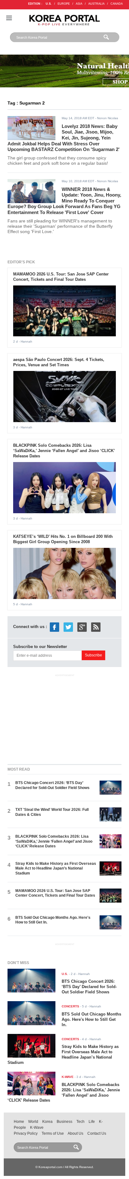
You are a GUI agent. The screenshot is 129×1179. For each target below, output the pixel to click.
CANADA (117, 3)
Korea (47, 1121)
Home (19, 1121)
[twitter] (68, 626)
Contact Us (96, 1133)
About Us (75, 1133)
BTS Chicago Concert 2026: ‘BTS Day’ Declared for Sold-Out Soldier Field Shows (52, 785)
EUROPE (64, 3)
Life (92, 1121)
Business (64, 1121)
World (33, 1121)
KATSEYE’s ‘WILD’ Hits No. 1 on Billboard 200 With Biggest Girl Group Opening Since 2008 (63, 539)
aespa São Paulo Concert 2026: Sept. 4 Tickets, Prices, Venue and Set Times (58, 362)
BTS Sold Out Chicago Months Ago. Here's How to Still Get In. (91, 1019)
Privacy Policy (26, 1133)
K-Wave (37, 1127)
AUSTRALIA (96, 3)
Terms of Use (53, 1133)
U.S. (49, 3)
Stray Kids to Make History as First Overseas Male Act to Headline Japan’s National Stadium (55, 868)
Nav (9, 18)
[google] (82, 626)
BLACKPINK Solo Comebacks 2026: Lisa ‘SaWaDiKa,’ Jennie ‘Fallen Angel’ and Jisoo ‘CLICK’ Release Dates (64, 450)
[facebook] (54, 626)
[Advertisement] (64, 718)
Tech (80, 1121)
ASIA (79, 3)
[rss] (96, 626)
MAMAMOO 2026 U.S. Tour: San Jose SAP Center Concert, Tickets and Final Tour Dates (61, 277)
